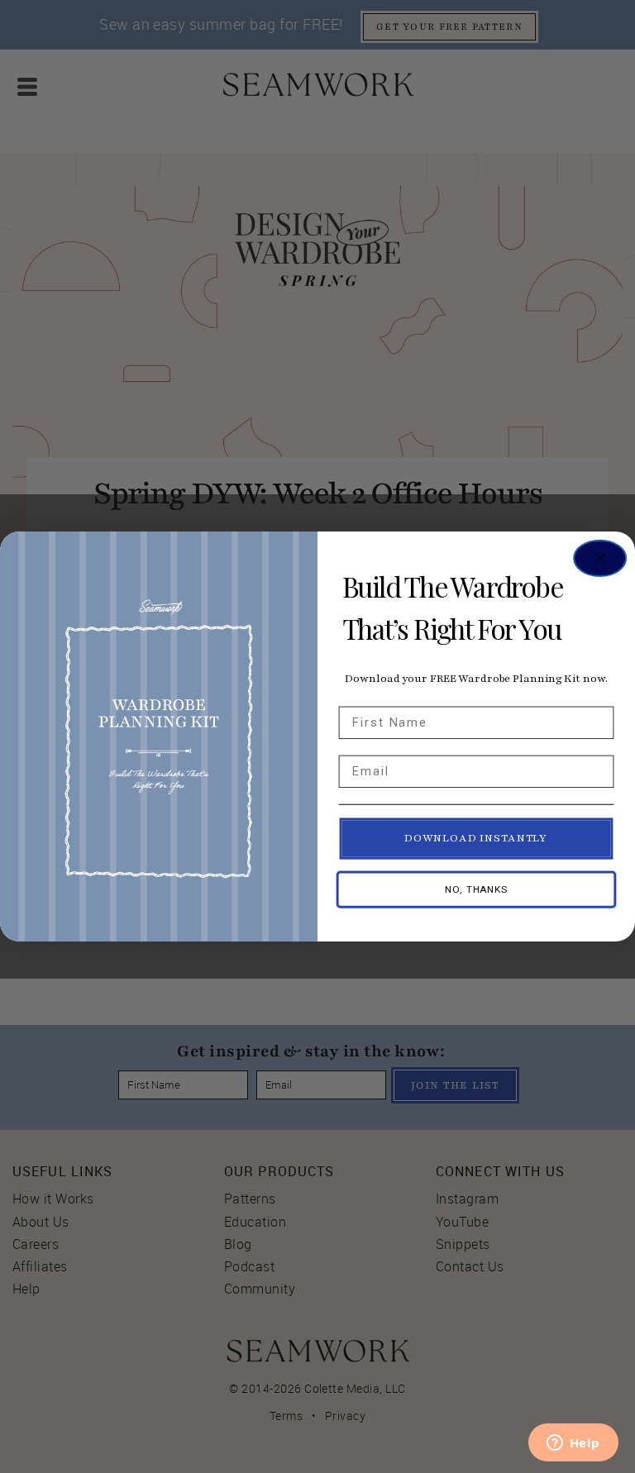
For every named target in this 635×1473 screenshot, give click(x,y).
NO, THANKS (476, 890)
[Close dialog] (600, 558)
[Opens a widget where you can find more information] (573, 1444)
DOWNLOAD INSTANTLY (476, 839)
